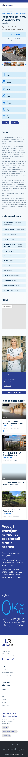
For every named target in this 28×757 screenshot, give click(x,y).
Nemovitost (9, 11)
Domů (3, 11)
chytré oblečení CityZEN (17, 754)
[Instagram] (13, 659)
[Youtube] (8, 659)
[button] (3, 64)
